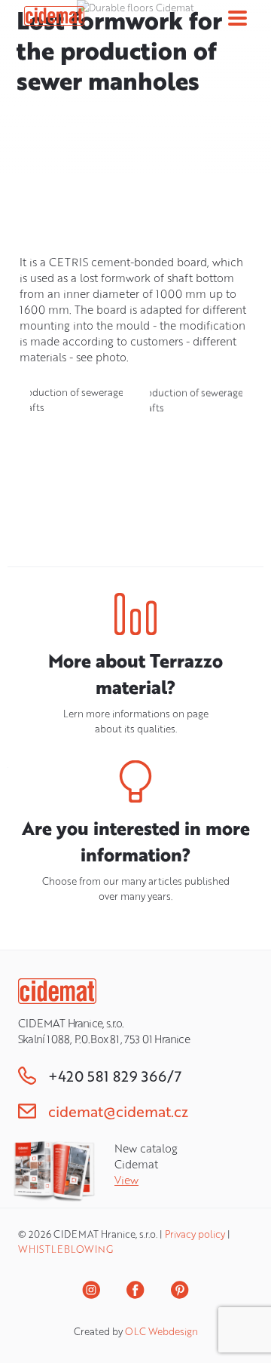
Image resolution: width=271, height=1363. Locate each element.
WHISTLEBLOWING (65, 1249)
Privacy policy (195, 1234)
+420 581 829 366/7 (114, 1076)
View (126, 1180)
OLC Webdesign (161, 1331)
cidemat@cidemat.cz (118, 1111)
